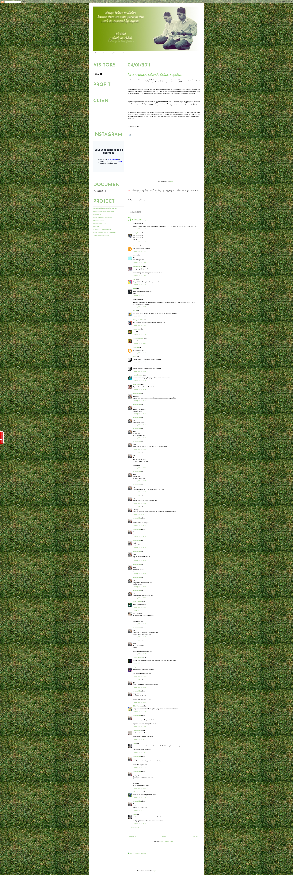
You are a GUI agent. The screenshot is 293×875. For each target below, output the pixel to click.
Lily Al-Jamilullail (138, 338)
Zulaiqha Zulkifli (138, 320)
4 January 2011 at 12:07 (139, 262)
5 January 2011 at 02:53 (139, 767)
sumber (171, 181)
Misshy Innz (136, 233)
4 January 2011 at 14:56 (139, 325)
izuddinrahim (137, 393)
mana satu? (96, 226)
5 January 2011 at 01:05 (139, 752)
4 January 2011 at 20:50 (139, 637)
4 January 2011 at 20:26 (139, 598)
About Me (105, 53)
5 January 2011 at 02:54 (139, 788)
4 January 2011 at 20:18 (139, 414)
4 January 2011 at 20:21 (139, 481)
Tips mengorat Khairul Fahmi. (101, 235)
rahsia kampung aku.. (99, 220)
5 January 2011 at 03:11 (139, 797)
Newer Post (132, 836)
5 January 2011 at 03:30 (139, 810)
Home (96, 53)
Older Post (195, 836)
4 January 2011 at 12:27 (139, 284)
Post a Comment (134, 827)
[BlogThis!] (133, 212)
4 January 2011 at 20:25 (139, 573)
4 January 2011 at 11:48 (139, 229)
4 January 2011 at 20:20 (139, 449)
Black (134, 288)
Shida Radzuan (137, 792)
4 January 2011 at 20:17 (139, 400)
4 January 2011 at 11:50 (139, 242)
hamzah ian (136, 329)
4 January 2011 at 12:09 (139, 275)
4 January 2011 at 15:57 (139, 334)
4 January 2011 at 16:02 (139, 343)
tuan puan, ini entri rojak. (100, 223)
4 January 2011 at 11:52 (139, 251)
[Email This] (131, 212)
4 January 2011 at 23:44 (139, 726)
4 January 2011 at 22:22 (139, 687)
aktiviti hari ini (97, 214)
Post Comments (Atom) (167, 841)
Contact (122, 53)
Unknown (136, 246)
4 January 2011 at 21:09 (139, 663)
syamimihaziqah (137, 375)
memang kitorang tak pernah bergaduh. (103, 211)
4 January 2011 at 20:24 (139, 536)
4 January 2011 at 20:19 (139, 425)
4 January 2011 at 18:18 (139, 362)
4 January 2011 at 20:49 (139, 624)
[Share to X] (136, 212)
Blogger (154, 871)
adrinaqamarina (137, 266)
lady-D (135, 311)
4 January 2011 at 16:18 (139, 353)
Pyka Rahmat (137, 730)
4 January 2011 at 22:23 (139, 702)
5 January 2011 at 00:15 (139, 739)
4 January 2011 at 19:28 (139, 389)
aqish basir (136, 611)
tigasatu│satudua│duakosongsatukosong (104, 232)
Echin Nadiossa (137, 706)
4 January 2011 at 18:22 (139, 371)
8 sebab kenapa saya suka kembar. (102, 217)
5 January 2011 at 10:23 (139, 823)
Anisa (134, 255)
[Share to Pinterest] (140, 212)
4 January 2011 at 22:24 (139, 711)
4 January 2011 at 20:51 (139, 654)
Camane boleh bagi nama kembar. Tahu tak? (105, 208)
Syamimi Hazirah (138, 658)
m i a (134, 743)
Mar (134, 279)
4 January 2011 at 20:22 (139, 503)
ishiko (134, 357)
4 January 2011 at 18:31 (139, 380)
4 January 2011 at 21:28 (139, 676)
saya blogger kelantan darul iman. (102, 229)
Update (113, 53)
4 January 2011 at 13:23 (139, 307)
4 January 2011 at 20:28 (139, 607)
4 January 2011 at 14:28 (139, 316)
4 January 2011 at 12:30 (139, 295)
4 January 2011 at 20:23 (139, 514)
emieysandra (136, 667)
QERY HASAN (137, 602)
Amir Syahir (136, 384)
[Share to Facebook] (138, 212)
